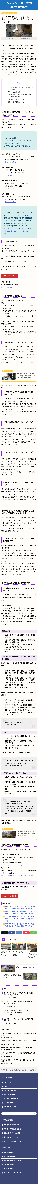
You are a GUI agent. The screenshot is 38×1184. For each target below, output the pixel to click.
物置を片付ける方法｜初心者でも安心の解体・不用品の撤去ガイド (19, 1002)
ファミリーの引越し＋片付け (13, 1141)
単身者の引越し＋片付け (11, 1137)
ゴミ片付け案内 (9, 1103)
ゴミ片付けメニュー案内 (12, 1069)
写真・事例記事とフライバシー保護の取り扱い (17, 876)
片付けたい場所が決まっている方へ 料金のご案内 (20, 88)
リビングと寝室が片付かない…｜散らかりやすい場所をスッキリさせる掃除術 (19, 1011)
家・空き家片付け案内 (11, 1099)
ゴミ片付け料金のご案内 (11, 1125)
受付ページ (7, 1082)
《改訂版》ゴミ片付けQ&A (12, 1173)
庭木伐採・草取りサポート (14, 997)
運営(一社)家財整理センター (17, 102)
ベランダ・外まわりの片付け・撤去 (9, 13)
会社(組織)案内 (9, 1152)
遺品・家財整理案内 (10, 1095)
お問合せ (6, 989)
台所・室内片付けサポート (14, 1015)
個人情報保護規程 (9, 1156)
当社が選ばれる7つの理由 (12, 1133)
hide (21, 83)
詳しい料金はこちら (7, 1044)
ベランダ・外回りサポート (14, 1023)
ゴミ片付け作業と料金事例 (12, 1129)
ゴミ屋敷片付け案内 (10, 1090)
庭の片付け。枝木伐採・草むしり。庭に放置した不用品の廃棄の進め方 (19, 994)
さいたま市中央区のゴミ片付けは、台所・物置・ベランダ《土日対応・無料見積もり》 (20, 919)
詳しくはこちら (10, 162)
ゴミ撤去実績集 (9, 1165)
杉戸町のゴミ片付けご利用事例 (17, 99)
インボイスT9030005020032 (12, 865)
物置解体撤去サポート (12, 1006)
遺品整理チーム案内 (10, 1107)
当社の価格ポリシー (10, 1169)
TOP (5, 1086)
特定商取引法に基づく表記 (12, 1160)
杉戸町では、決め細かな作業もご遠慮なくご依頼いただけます (20, 95)
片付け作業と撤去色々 (15, 92)
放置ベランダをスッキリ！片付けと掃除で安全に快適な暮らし (19, 1020)
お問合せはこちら (9, 276)
